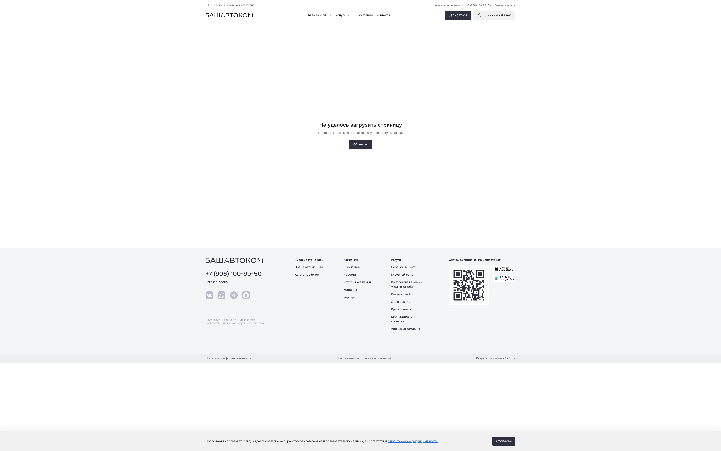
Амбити (510, 358)
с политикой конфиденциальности (413, 441)
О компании (352, 267)
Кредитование (401, 309)
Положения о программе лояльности (364, 358)
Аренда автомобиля (405, 329)
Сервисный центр (404, 267)
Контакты (350, 290)
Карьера (349, 297)
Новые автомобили (309, 267)
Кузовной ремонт (403, 275)
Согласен (504, 441)
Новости (349, 275)
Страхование (400, 302)
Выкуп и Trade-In (403, 294)
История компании (357, 282)
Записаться (458, 15)
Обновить (360, 144)
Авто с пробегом (307, 275)
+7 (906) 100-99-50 (234, 274)
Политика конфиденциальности (229, 358)
